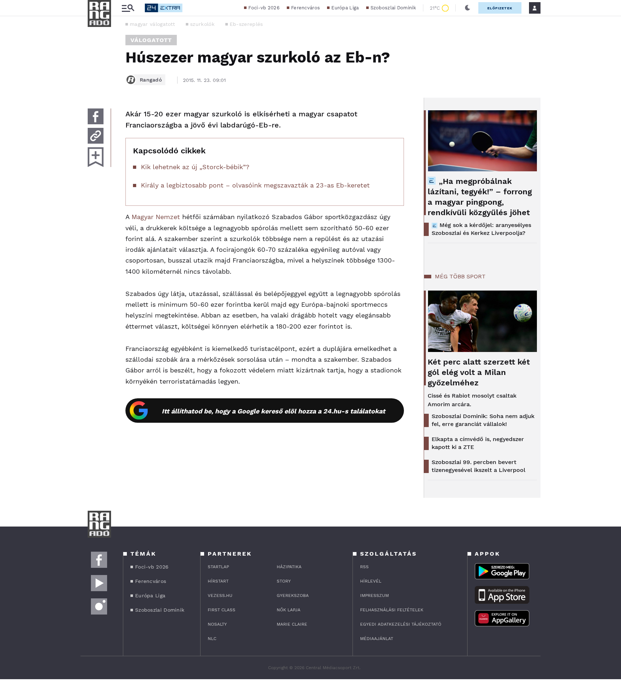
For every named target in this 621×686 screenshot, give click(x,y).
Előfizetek (499, 8)
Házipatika (289, 566)
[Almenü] (128, 8)
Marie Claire (292, 624)
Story (284, 581)
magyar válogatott (152, 24)
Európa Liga (345, 7)
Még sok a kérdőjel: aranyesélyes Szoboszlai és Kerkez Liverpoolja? (481, 229)
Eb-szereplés (246, 24)
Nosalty (217, 624)
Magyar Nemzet (156, 217)
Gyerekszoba (293, 595)
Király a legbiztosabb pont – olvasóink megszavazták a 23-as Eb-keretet (255, 185)
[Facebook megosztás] (96, 116)
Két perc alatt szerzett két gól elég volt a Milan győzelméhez (479, 372)
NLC (212, 638)
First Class (221, 609)
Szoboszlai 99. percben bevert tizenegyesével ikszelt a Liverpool (478, 466)
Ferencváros (305, 7)
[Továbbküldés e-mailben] (96, 136)
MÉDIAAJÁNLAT (376, 638)
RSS (364, 566)
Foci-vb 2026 (264, 7)
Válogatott (151, 40)
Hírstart (218, 581)
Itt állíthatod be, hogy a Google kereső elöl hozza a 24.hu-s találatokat (273, 411)
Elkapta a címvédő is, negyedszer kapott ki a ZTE (478, 443)
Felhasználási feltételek (391, 609)
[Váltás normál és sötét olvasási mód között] (467, 8)
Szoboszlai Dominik (393, 7)
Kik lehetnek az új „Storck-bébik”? (195, 167)
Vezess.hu (220, 595)
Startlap (218, 566)
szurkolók (202, 24)
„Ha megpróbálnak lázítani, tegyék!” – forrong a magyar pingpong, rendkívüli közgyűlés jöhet (480, 197)
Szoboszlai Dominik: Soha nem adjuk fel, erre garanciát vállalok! (483, 420)
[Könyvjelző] (96, 157)
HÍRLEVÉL (370, 581)
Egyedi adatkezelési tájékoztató (400, 624)
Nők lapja (288, 609)
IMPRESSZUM (374, 595)
